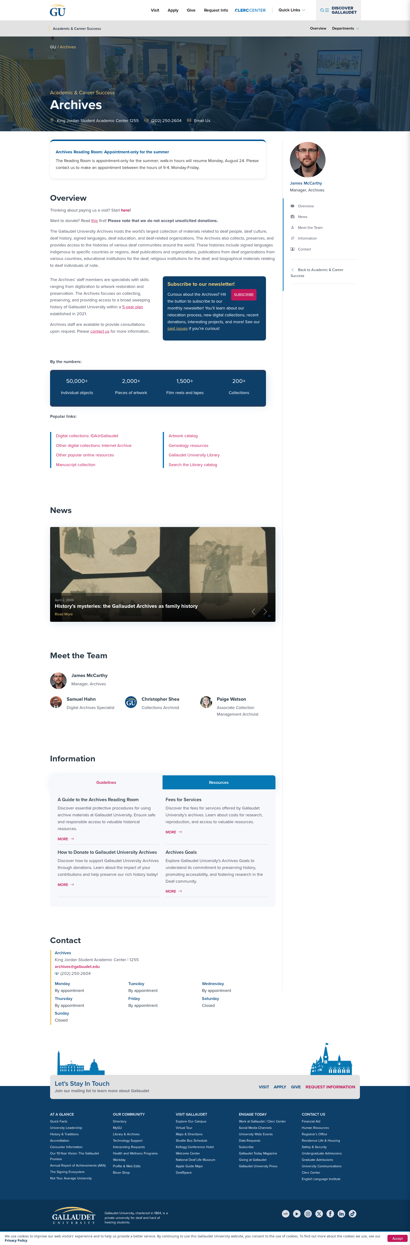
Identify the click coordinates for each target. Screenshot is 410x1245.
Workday (119, 1159)
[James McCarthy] (318, 159)
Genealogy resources (188, 445)
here (125, 210)
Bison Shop (121, 1172)
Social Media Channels (255, 1127)
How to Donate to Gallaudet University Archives (107, 852)
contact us (99, 331)
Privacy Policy (16, 1240)
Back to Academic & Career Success (317, 273)
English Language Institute (321, 1179)
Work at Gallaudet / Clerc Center (262, 1121)
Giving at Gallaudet (252, 1159)
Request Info (216, 10)
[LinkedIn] (341, 1214)
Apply (174, 10)
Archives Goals (181, 852)
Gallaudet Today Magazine (258, 1153)
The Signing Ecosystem (67, 1171)
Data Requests (250, 1140)
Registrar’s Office (314, 1134)
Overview (318, 28)
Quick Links (289, 10)
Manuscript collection (75, 465)
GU (53, 47)
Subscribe (244, 294)
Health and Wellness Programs (135, 1153)
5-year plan (132, 307)
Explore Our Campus (191, 1121)
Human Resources (315, 1127)
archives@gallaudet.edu (77, 966)
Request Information (330, 1087)
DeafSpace (184, 1172)
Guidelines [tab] (106, 782)
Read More (237, 614)
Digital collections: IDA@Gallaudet (87, 436)
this (94, 221)
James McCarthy (306, 183)
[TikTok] (352, 1214)
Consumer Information (66, 1147)
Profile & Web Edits (127, 1166)
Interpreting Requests (129, 1147)
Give (191, 10)
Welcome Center (188, 1153)
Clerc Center (311, 1172)
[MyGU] (285, 1214)
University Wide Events (256, 1134)
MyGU (117, 1127)
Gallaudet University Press (258, 1166)
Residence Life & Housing (321, 1140)
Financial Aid (311, 1121)
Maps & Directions (189, 1134)
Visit (155, 10)
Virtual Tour (184, 1127)
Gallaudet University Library (194, 455)
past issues (178, 328)
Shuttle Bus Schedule (191, 1140)
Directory (119, 1121)
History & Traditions (64, 1134)
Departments (343, 28)
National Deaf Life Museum (195, 1159)
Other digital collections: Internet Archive (93, 445)
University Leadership (66, 1127)
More (67, 839)
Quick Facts (58, 1121)
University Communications (322, 1166)
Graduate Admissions (317, 1159)
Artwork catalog (183, 436)
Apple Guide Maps (189, 1166)
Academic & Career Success (82, 92)
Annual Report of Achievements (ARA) (78, 1165)
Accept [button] (397, 1238)
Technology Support (127, 1140)
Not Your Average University (71, 1178)
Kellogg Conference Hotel (195, 1147)
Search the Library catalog (193, 465)
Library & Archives (126, 1134)
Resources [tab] (219, 782)
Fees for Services (183, 799)
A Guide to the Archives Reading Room (98, 799)
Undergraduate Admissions (322, 1153)
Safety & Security (314, 1147)
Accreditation (59, 1140)
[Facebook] (330, 1214)
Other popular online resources (85, 455)
